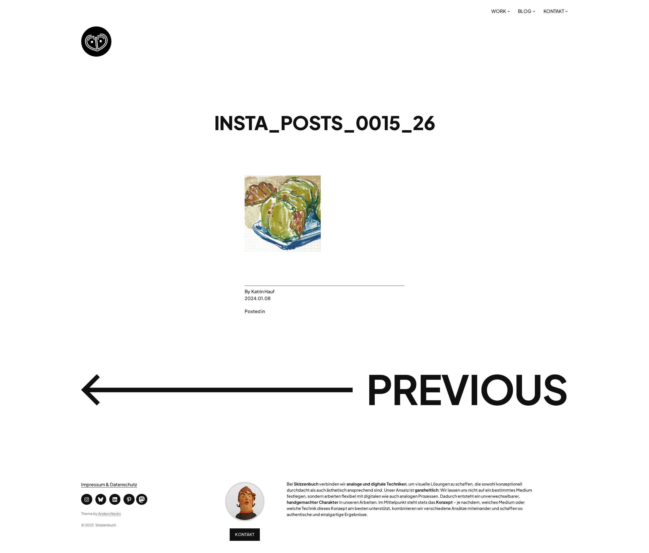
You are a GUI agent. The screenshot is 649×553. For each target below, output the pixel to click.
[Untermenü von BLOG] (534, 11)
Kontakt (244, 534)
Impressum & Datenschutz (109, 484)
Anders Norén (109, 513)
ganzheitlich (426, 490)
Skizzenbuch (105, 525)
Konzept (444, 502)
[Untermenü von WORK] (508, 11)
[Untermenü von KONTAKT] (566, 11)
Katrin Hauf (263, 291)
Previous (467, 388)
